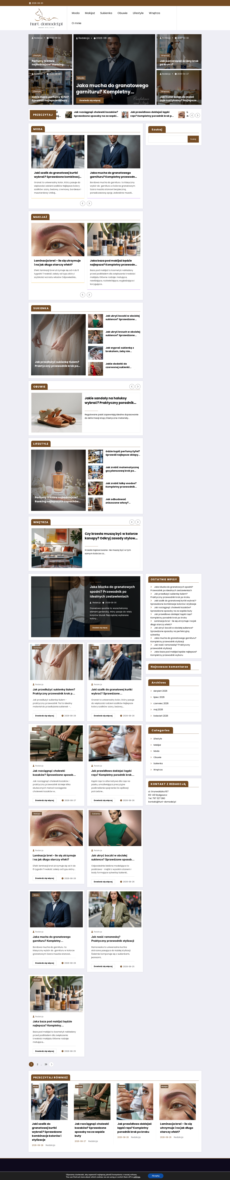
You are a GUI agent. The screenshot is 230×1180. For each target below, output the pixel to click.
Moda (76, 13)
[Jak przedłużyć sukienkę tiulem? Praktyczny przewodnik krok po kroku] (56, 662)
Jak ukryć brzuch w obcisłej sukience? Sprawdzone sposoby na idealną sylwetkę (123, 333)
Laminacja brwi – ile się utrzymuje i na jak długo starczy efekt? (161, 114)
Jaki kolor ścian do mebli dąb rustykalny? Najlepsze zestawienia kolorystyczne (178, 99)
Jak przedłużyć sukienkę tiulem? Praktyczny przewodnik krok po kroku (57, 364)
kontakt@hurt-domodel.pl (162, 801)
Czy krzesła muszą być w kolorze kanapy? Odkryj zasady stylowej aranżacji (111, 536)
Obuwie (123, 13)
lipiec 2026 (159, 697)
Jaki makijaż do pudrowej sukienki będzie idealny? (113, 262)
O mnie (76, 23)
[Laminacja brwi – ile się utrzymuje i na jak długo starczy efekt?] (56, 828)
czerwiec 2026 (161, 703)
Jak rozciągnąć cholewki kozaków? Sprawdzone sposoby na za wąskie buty (54, 773)
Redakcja (38, 38)
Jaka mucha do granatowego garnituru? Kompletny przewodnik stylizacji (112, 89)
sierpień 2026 (160, 690)
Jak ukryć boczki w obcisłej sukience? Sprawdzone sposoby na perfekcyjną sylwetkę (123, 317)
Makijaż (90, 13)
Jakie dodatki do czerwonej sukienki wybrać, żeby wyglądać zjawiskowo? (120, 365)
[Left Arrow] (192, 115)
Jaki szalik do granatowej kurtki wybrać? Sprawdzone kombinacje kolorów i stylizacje (111, 692)
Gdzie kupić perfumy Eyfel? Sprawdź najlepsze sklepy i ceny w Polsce (50, 99)
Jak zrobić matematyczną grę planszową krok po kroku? (122, 469)
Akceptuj (155, 1176)
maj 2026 (158, 709)
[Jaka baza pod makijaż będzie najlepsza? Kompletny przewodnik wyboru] (56, 994)
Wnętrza (154, 13)
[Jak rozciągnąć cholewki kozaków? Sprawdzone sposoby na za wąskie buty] (56, 743)
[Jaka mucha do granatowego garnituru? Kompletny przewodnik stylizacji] (56, 909)
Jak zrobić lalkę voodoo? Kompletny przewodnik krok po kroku (121, 485)
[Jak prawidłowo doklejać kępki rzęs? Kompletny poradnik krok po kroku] (115, 743)
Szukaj (157, 129)
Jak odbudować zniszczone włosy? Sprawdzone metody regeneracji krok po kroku (122, 501)
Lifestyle (138, 13)
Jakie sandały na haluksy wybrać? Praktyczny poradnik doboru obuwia (109, 401)
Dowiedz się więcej (89, 100)
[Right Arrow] (197, 115)
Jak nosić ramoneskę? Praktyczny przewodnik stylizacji (113, 175)
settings (136, 1177)
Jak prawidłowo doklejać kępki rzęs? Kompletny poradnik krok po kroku (104, 114)
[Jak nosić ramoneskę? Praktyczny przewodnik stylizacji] (115, 909)
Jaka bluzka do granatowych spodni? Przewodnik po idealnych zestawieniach (112, 591)
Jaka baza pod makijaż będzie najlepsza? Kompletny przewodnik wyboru (57, 263)
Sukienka (106, 13)
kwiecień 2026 (160, 715)
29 (46, 1064)
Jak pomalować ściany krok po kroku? (179, 62)
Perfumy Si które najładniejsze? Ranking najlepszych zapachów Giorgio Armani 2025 (48, 63)
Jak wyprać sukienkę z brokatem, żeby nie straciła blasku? (120, 349)
